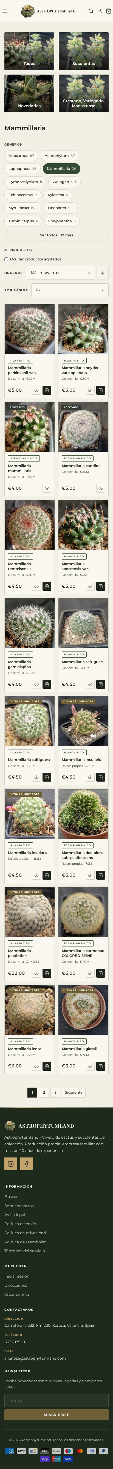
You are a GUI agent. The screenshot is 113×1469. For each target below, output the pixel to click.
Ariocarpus (21, 155)
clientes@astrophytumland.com (35, 1358)
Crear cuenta (16, 1294)
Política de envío (20, 1223)
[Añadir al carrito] (47, 390)
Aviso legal (14, 1214)
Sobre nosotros (19, 1205)
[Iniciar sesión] (99, 11)
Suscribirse (56, 1415)
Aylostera (57, 194)
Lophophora (22, 168)
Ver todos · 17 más (56, 235)
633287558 (14, 1341)
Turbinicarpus (23, 221)
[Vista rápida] (36, 390)
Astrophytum (60, 155)
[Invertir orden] (103, 272)
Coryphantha (62, 221)
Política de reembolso (25, 1241)
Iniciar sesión (16, 1276)
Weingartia (64, 182)
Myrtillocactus (23, 207)
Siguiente (74, 1092)
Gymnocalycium (25, 182)
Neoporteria (61, 207)
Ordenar (13, 273)
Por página (16, 290)
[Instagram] (10, 1163)
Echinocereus (23, 194)
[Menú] (4, 11)
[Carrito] (108, 11)
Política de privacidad (25, 1232)
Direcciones (15, 1285)
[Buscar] (91, 11)
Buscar (11, 1196)
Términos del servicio (24, 1250)
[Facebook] (26, 1163)
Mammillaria (61, 168)
